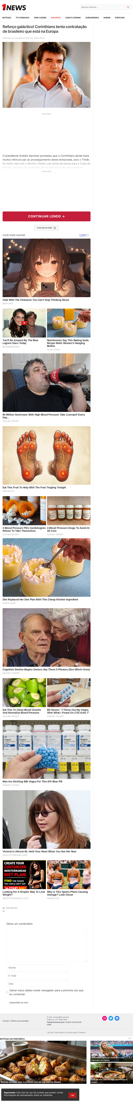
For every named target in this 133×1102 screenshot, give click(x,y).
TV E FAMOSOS (22, 17)
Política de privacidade (20, 1021)
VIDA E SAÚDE (40, 17)
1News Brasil (39, 38)
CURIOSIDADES (92, 17)
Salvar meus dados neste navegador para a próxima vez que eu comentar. (46, 992)
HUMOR (107, 17)
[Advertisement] (47, 133)
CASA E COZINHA (73, 17)
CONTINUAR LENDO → (46, 216)
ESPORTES (56, 17)
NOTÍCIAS (6, 17)
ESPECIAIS (120, 17)
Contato (6, 1021)
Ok (72, 1095)
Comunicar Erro (44, 228)
